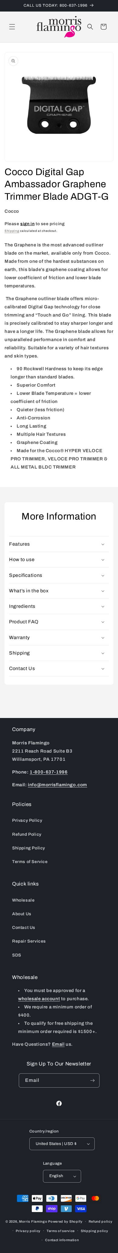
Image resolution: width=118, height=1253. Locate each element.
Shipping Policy (28, 848)
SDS (16, 955)
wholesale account (39, 998)
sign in (27, 224)
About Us (21, 914)
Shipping (12, 230)
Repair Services (29, 941)
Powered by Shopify (65, 1221)
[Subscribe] (92, 1080)
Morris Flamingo (33, 1221)
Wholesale (23, 900)
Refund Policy (26, 834)
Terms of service (61, 1231)
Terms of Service (30, 861)
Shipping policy (94, 1231)
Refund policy (101, 1221)
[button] (12, 26)
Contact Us (23, 927)
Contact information (62, 1240)
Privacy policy (28, 1231)
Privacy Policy (27, 820)
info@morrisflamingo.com (57, 784)
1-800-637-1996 (48, 772)
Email (58, 1044)
